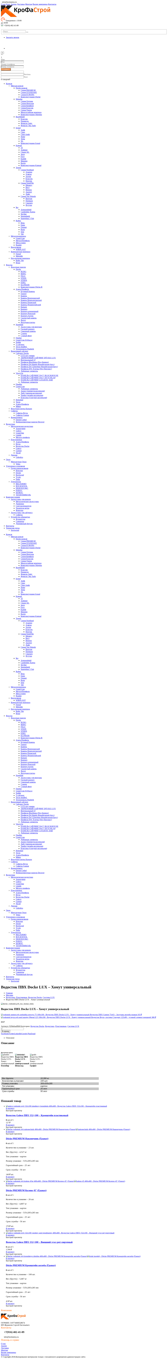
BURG (23, 271)
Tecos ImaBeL (21, 347)
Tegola (18, 168)
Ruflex (18, 221)
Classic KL (25, 152)
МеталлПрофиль (23, 241)
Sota (22, 232)
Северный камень (28, 331)
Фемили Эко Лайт (28, 126)
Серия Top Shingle (28, 196)
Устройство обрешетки (20, 517)
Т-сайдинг (20, 344)
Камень (24, 296)
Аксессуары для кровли (21, 499)
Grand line (20, 433)
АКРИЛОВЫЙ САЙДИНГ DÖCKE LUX (38, 358)
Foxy (23, 157)
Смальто (29, 203)
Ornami (24, 227)
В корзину (5, 1031)
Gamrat (19, 451)
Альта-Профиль (22, 289)
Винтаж (29, 199)
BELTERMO (21, 484)
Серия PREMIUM (28, 90)
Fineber (19, 338)
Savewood (15, 530)
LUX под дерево (28, 356)
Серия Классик (27, 108)
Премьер (29, 201)
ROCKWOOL (21, 486)
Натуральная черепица (20, 258)
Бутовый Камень (28, 291)
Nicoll (18, 453)
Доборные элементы (29, 371)
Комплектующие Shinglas (31, 115)
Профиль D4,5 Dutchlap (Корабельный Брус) (39, 367)
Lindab (18, 435)
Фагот (23, 320)
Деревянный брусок (24, 524)
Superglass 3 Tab (27, 218)
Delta (18, 479)
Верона (29, 190)
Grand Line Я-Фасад (24, 340)
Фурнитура (20, 519)
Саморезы (20, 521)
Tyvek (18, 477)
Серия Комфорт (27, 106)
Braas (18, 263)
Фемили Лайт (26, 123)
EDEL (23, 283)
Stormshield (25, 216)
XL (22, 141)
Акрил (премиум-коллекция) (33, 391)
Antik (23, 130)
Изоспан (19, 471)
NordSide (19, 325)
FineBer (19, 384)
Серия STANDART (29, 92)
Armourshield (26, 210)
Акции (13, 4)
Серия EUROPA (27, 95)
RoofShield (20, 117)
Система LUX (73, 1026)
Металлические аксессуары (27, 501)
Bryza (18, 444)
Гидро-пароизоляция (19, 468)
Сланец (24, 333)
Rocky (23, 163)
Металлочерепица (18, 236)
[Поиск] (27, 32)
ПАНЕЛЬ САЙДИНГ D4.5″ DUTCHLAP (38, 378)
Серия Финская (27, 103)
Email (33, 1034)
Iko (17, 207)
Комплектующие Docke (30, 97)
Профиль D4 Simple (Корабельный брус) (37, 364)
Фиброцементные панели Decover (30, 422)
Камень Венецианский (30, 298)
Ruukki (19, 245)
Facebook (5, 1034)
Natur (23, 137)
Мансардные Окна (18, 462)
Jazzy (23, 154)
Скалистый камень (29, 318)
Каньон (24, 307)
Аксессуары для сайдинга (21, 513)
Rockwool (20, 475)
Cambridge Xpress (28, 212)
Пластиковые (16, 440)
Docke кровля (21, 88)
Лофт (28, 194)
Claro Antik (25, 134)
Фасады (9, 265)
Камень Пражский (28, 302)
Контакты (52, 4)
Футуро (29, 205)
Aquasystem (20, 428)
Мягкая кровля (17, 86)
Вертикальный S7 (28, 360)
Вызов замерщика (40, 4)
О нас (3, 4)
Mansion (24, 161)
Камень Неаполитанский (31, 300)
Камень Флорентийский (31, 305)
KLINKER (25, 285)
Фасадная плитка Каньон (21, 409)
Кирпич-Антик (27, 316)
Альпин (29, 172)
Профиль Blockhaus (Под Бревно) (35, 362)
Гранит (24, 294)
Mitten (18, 406)
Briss (23, 223)
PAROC (19, 490)
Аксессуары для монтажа (31, 327)
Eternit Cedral (21, 420)
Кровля (9, 84)
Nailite (18, 342)
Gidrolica (19, 457)
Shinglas (19, 99)
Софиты (14, 411)
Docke (18, 269)
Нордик (29, 181)
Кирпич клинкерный (29, 311)
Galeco (18, 431)
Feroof (18, 254)
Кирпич (24, 309)
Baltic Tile (20, 260)
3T (22, 148)
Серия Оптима (27, 101)
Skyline (24, 214)
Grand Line (20, 238)
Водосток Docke (22, 446)
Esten (23, 225)
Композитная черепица (20, 252)
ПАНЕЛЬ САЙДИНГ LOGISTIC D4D (37, 380)
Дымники (20, 504)
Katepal (19, 145)
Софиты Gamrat (22, 415)
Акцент (29, 192)
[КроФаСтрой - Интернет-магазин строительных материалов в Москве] (25, 16)
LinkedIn (17, 1034)
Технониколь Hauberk (25, 349)
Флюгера (19, 510)
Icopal (18, 128)
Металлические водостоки (22, 426)
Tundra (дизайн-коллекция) (32, 395)
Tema (23, 139)
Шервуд (29, 185)
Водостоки (10, 424)
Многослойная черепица (31, 112)
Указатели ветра (22, 508)
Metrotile (19, 256)
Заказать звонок (12, 37)
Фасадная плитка (28, 322)
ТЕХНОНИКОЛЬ (23, 495)
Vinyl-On (19, 373)
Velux (18, 464)
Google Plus (26, 1034)
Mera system (21, 243)
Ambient (24, 150)
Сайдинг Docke (22, 353)
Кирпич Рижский (28, 314)
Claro (23, 132)
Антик (28, 176)
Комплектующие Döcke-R (31, 287)
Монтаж (28, 4)
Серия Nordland (27, 170)
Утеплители (16, 482)
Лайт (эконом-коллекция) (31, 393)
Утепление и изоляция (15, 466)
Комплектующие (13, 497)
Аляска (29, 174)
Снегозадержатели (23, 506)
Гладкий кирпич (27, 329)
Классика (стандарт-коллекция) (34, 398)
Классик (24, 119)
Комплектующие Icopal (30, 143)
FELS (23, 276)
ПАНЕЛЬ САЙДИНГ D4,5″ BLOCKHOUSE (39, 375)
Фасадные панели (18, 267)
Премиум (25, 121)
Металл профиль (23, 437)
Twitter (11, 1034)
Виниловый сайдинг (19, 351)
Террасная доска (13, 528)
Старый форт (26, 336)
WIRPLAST (21, 249)
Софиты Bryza (22, 413)
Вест (28, 187)
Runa (23, 229)
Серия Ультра (26, 110)
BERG (23, 274)
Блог (8, 4)
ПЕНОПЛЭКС (22, 488)
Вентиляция (16, 247)
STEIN (23, 278)
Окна (8, 459)
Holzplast (19, 400)
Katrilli (23, 159)
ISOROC (19, 493)
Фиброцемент (17, 417)
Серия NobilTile (27, 183)
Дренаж (14, 455)
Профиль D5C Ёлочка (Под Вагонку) (36, 369)
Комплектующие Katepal (31, 165)
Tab (22, 234)
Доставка (21, 4)
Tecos (18, 402)
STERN (24, 280)
